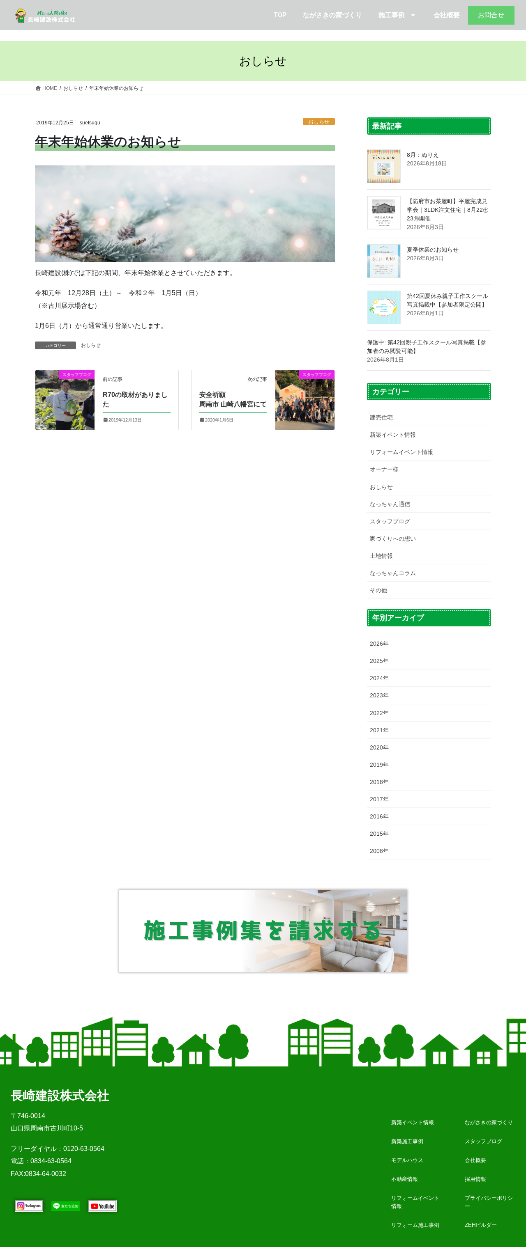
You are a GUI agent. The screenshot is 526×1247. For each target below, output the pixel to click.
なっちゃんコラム (393, 573)
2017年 (379, 799)
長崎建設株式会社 (60, 1095)
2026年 (379, 643)
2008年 (379, 851)
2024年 (379, 678)
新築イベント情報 (393, 434)
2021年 (379, 730)
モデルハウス (407, 1160)
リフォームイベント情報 (401, 452)
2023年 (379, 695)
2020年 (379, 747)
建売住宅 (381, 417)
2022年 (379, 713)
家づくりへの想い (393, 538)
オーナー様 (384, 469)
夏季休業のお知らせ (433, 249)
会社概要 (447, 15)
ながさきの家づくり (332, 15)
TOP (280, 15)
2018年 (379, 782)
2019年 (379, 764)
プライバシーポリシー (489, 1202)
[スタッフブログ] (65, 389)
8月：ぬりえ (423, 154)
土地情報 (381, 555)
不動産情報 (404, 1179)
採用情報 (475, 1179)
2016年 (379, 816)
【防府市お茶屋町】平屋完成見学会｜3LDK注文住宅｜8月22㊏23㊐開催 (448, 210)
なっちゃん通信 (390, 504)
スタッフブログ (390, 521)
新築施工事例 (407, 1141)
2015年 (379, 833)
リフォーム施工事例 (415, 1225)
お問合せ (491, 14)
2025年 (379, 661)
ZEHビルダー (481, 1225)
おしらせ (319, 122)
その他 (378, 590)
